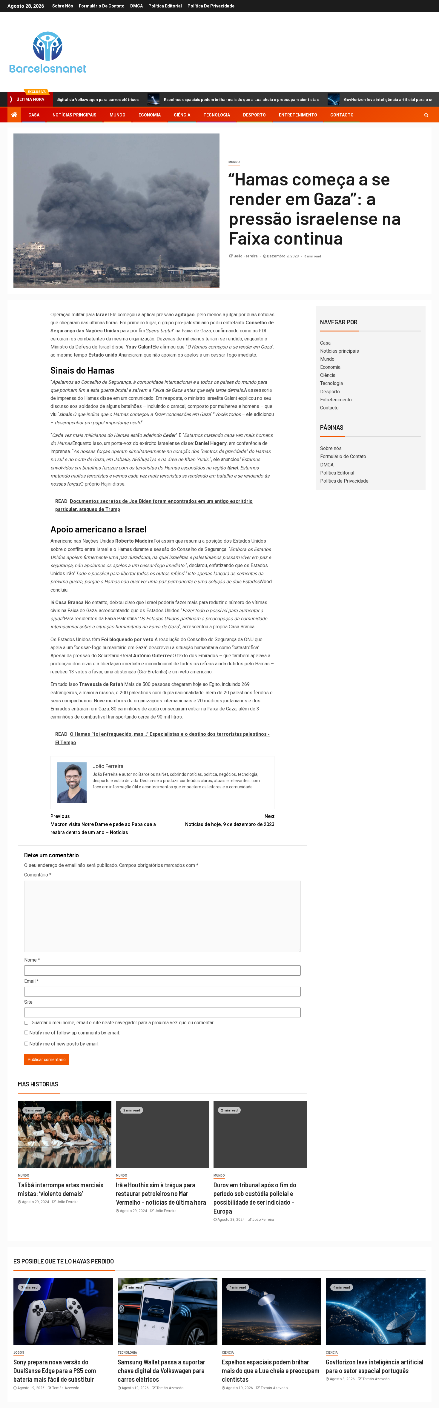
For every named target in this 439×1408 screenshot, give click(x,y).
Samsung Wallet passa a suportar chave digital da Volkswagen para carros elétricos (161, 1370)
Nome (32, 960)
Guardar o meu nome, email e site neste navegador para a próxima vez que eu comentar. (123, 1022)
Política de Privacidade (211, 6)
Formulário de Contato (102, 6)
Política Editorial (165, 6)
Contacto (342, 115)
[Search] (426, 115)
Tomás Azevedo (65, 1388)
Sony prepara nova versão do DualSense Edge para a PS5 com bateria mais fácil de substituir (54, 1370)
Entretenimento (298, 115)
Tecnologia (216, 115)
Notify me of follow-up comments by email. (74, 1033)
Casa (33, 115)
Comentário (37, 875)
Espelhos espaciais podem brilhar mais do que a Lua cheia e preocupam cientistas (201, 99)
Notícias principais (74, 115)
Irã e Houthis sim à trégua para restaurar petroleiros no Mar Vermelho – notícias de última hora (161, 1193)
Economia (150, 115)
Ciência (182, 115)
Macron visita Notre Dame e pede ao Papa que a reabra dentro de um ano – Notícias (103, 824)
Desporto (254, 115)
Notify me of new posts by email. (64, 1044)
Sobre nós (62, 6)
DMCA (136, 6)
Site (28, 1002)
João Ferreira (246, 256)
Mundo (117, 115)
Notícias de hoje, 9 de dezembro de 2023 (229, 820)
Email (31, 981)
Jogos (18, 1352)
